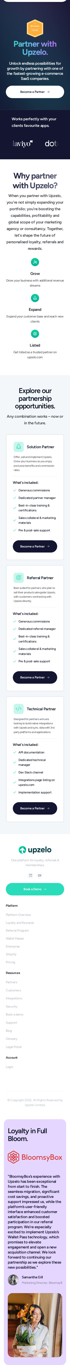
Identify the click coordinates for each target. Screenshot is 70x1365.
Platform (12, 905)
